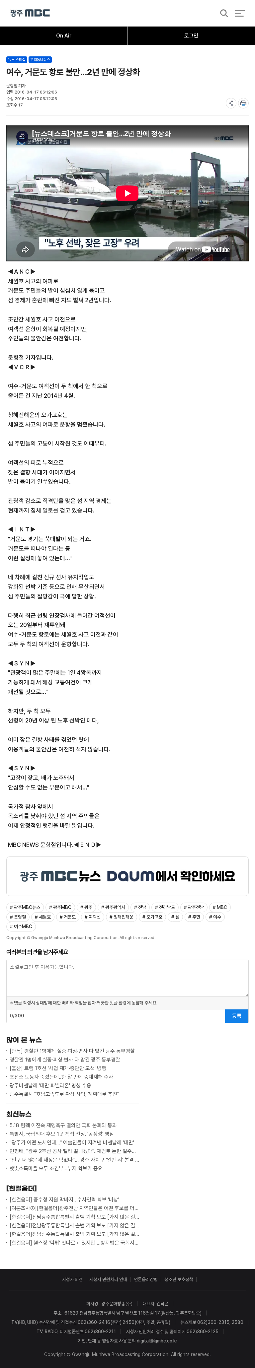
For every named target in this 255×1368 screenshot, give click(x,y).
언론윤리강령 (146, 1279)
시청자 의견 (72, 1279)
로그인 (191, 36)
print (243, 103)
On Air (63, 36)
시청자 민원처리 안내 (108, 1279)
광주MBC (30, 13)
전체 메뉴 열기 (240, 13)
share (231, 103)
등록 (236, 1016)
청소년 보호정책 (178, 1279)
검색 (222, 14)
